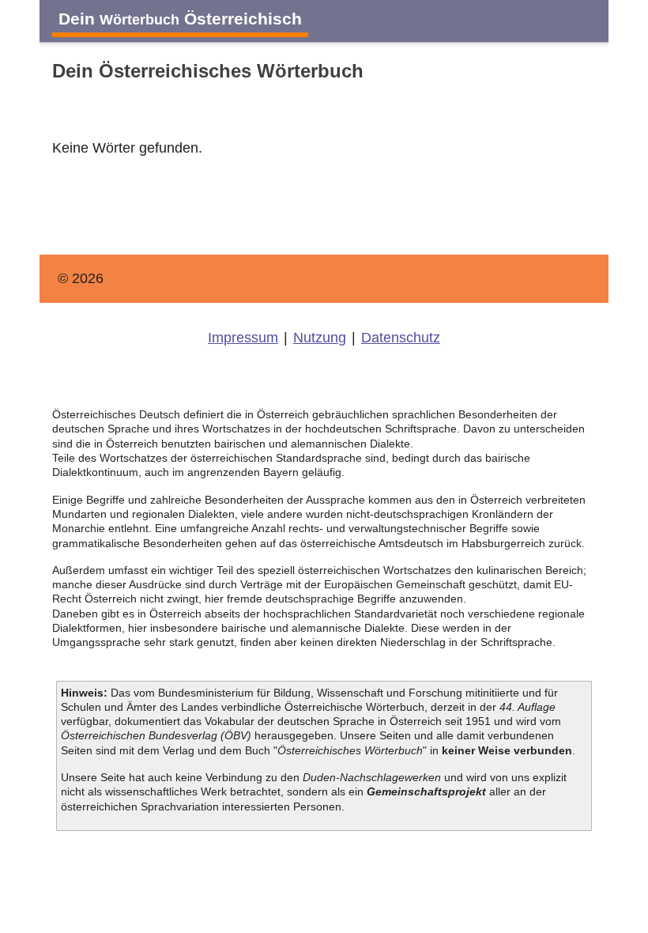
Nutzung (319, 338)
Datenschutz (400, 338)
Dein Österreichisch (180, 18)
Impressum (243, 338)
